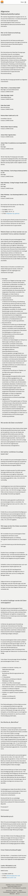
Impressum (15, 890)
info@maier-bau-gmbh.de (12, 213)
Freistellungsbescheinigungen (9, 892)
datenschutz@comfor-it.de (13, 875)
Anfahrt (20, 890)
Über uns (18, 893)
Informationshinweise (21, 892)
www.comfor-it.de (11, 877)
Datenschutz (8, 890)
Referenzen (12, 893)
